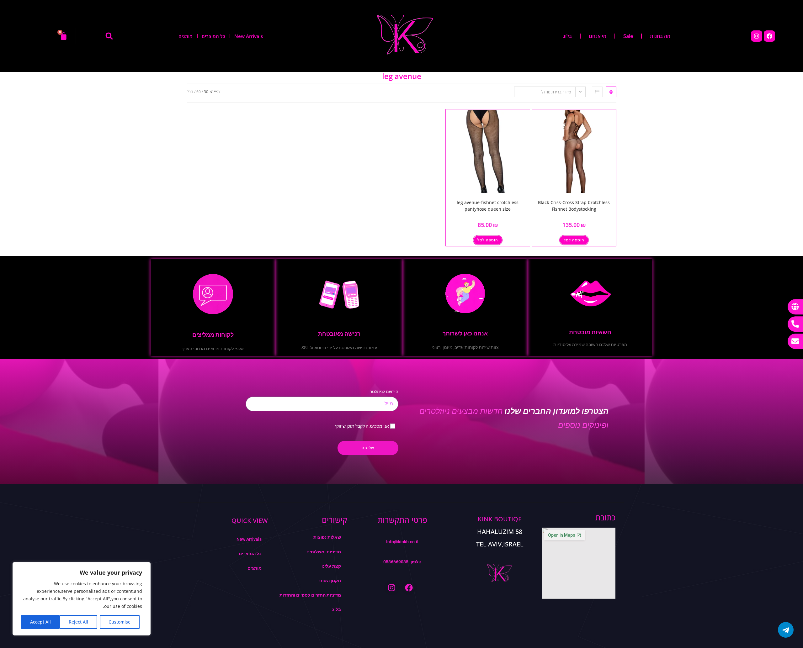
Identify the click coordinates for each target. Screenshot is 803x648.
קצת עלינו (331, 566)
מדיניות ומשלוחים (323, 551)
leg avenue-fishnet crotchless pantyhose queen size (487, 205)
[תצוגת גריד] (611, 92)
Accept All (40, 622)
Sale (628, 36)
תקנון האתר (329, 580)
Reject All (78, 622)
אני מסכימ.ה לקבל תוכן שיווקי (362, 426)
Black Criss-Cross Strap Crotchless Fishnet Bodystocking (574, 205)
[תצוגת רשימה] (597, 92)
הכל (190, 91)
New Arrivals (248, 36)
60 (198, 91)
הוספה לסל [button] (574, 240)
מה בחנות (660, 36)
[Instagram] (756, 36)
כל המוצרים (213, 36)
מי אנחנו (597, 36)
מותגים (185, 36)
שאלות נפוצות (327, 537)
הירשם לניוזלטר (384, 391)
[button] (109, 36)
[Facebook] (769, 36)
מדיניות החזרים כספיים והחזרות (310, 595)
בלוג (567, 36)
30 (206, 91)
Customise (119, 622)
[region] (82, 598)
